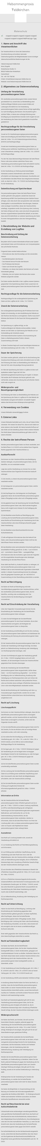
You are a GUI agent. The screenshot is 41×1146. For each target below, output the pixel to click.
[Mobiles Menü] (18, 18)
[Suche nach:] (23, 18)
